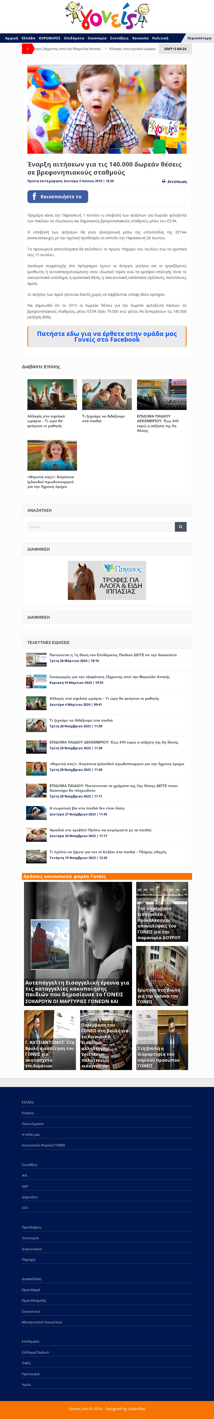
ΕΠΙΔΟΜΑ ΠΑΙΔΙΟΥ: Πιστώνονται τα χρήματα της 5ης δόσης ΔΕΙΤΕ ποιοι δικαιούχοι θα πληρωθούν (114, 788)
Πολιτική (160, 38)
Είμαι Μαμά (31, 1289)
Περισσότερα (199, 38)
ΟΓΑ (25, 1207)
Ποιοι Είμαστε (33, 1123)
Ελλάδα (28, 38)
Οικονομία (97, 38)
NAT (25, 1186)
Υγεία (26, 1384)
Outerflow (136, 1408)
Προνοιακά (30, 1374)
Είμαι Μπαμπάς (34, 1300)
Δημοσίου (30, 1197)
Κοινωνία (140, 38)
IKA (24, 1175)
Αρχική (11, 38)
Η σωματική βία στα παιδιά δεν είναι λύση (87, 808)
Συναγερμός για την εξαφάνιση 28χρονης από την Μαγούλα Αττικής (110, 676)
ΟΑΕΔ (26, 1363)
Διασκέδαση (31, 1278)
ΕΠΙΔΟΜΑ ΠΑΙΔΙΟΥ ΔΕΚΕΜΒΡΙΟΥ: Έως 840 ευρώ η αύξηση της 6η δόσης (158, 423)
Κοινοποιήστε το (61, 196)
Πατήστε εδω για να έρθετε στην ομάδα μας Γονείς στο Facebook (107, 336)
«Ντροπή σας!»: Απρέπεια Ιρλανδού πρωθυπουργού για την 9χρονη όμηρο (50, 481)
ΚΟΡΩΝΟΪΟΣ (50, 38)
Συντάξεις (119, 38)
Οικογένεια (31, 1311)
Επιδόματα (74, 38)
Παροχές (29, 1259)
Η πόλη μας (31, 1134)
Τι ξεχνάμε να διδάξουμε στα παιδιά (103, 418)
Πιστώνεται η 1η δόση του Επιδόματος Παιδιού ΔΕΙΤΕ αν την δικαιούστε (113, 654)
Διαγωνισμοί (32, 1248)
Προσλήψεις (31, 1227)
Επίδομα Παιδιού (35, 1352)
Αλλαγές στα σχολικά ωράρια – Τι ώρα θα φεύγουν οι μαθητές (134, 49)
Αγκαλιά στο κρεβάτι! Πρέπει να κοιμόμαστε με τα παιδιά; (101, 829)
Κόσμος (28, 1112)
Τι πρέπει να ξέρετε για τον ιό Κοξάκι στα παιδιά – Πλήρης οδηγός (108, 851)
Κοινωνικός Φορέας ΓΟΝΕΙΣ (43, 1145)
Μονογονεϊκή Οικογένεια (42, 1322)
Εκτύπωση (177, 181)
